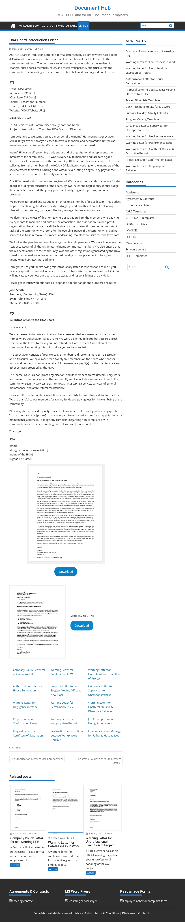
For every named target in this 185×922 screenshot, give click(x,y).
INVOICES (131, 230)
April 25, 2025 (95, 833)
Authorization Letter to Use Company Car (38, 759)
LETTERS (84, 25)
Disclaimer (128, 913)
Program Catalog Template (142, 119)
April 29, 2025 (20, 833)
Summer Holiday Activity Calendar (147, 113)
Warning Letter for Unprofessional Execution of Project (104, 674)
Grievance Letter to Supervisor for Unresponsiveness (100, 690)
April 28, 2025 (57, 837)
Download (66, 571)
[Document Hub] (13, 25)
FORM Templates (136, 224)
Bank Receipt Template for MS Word (148, 106)
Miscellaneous (134, 243)
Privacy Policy (83, 913)
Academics (132, 192)
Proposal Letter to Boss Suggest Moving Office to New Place (66, 690)
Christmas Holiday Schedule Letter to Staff (98, 761)
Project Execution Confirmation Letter (149, 159)
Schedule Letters (136, 249)
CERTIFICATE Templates (63, 25)
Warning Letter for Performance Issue (149, 142)
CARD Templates (136, 211)
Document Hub (92, 8)
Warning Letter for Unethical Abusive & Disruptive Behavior (100, 707)
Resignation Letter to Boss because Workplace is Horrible (67, 735)
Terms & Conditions (107, 913)
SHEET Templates (136, 256)
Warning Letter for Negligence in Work (149, 136)
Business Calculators (138, 205)
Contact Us (145, 913)
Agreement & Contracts (33, 25)
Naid (40, 48)
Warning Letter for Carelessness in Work (151, 62)
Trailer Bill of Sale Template (143, 100)
